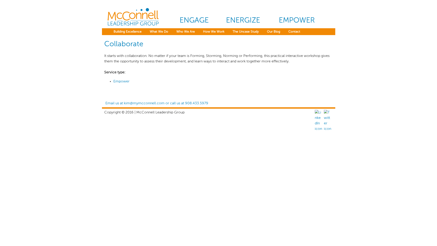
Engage (194, 20)
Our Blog (273, 31)
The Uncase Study (246, 31)
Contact (294, 31)
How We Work (213, 31)
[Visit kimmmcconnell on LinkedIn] (318, 129)
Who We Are (185, 31)
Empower (297, 20)
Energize (243, 20)
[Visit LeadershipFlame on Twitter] (327, 129)
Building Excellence (128, 31)
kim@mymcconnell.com (144, 103)
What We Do (159, 31)
